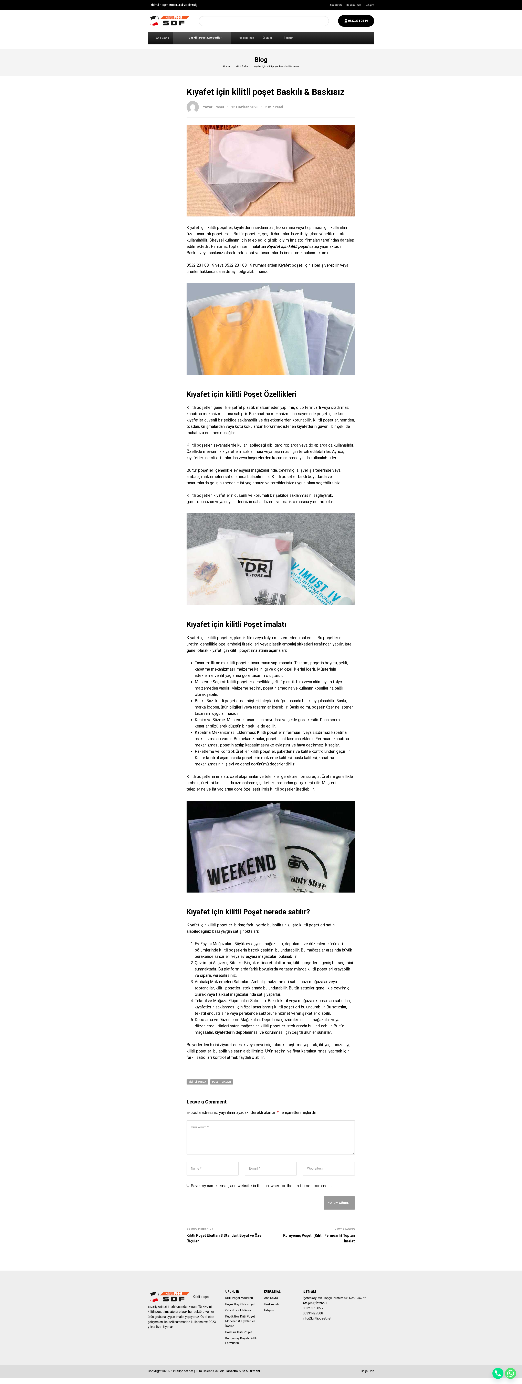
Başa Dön (367, 1371)
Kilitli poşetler (284, 476)
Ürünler (267, 37)
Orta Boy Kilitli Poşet (238, 1310)
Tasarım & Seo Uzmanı (242, 1371)
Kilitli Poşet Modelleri (239, 1298)
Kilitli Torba (242, 66)
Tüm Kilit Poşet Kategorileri (204, 37)
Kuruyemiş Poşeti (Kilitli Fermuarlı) (241, 1340)
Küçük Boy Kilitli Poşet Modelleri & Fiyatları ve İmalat (240, 1321)
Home (226, 66)
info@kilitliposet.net (317, 1318)
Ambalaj (258, 981)
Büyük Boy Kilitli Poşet (240, 1304)
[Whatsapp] (510, 1373)
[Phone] (497, 1373)
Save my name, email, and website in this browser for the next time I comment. (261, 1185)
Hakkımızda (353, 5)
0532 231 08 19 (357, 20)
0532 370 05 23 (314, 1308)
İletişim (369, 5)
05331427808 (313, 1313)
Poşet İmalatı (221, 1081)
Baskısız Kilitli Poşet (238, 1332)
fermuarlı (313, 407)
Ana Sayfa (336, 5)
